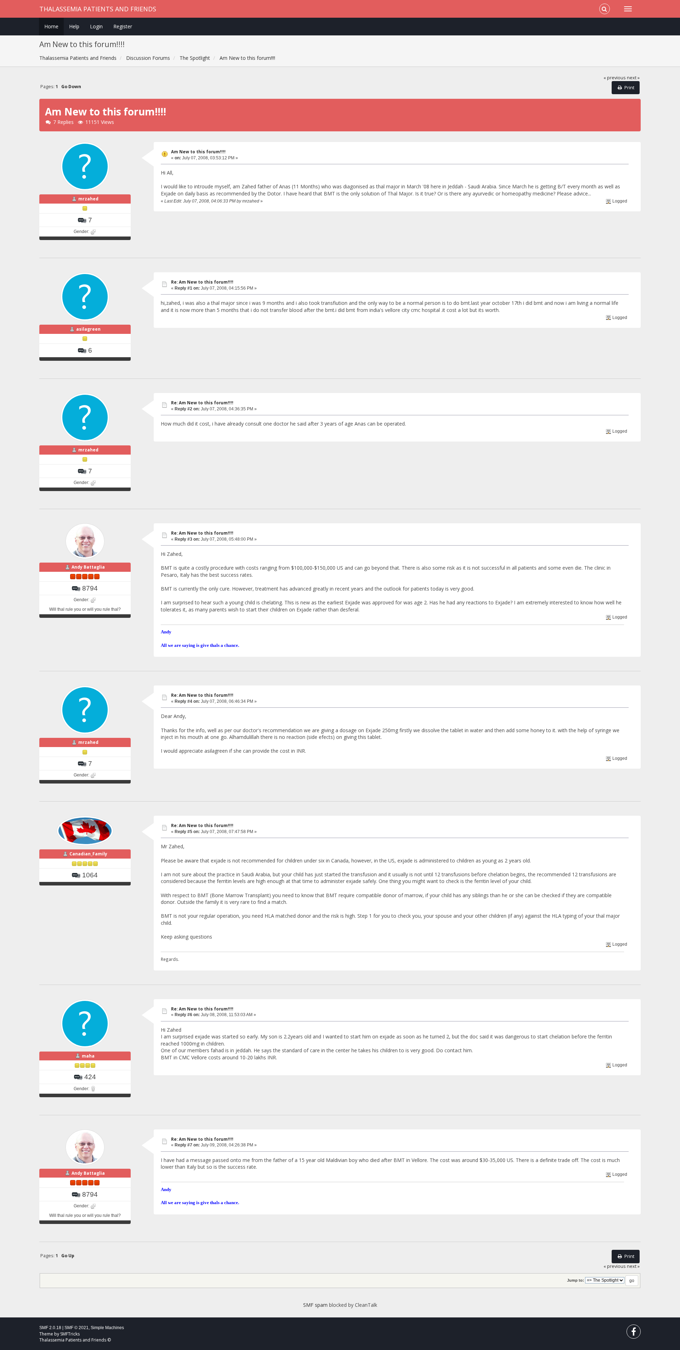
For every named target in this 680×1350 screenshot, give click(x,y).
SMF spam (315, 1304)
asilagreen (88, 329)
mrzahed (88, 199)
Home (51, 26)
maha (88, 1056)
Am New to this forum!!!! (198, 151)
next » (633, 78)
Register (122, 26)
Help (74, 26)
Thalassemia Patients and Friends (97, 9)
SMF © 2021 (76, 1327)
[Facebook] (634, 1333)
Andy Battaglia (88, 567)
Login (96, 26)
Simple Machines (107, 1327)
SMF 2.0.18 (50, 1327)
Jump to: (575, 1280)
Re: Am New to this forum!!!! (202, 282)
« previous (615, 78)
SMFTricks (70, 1334)
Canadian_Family (88, 854)
